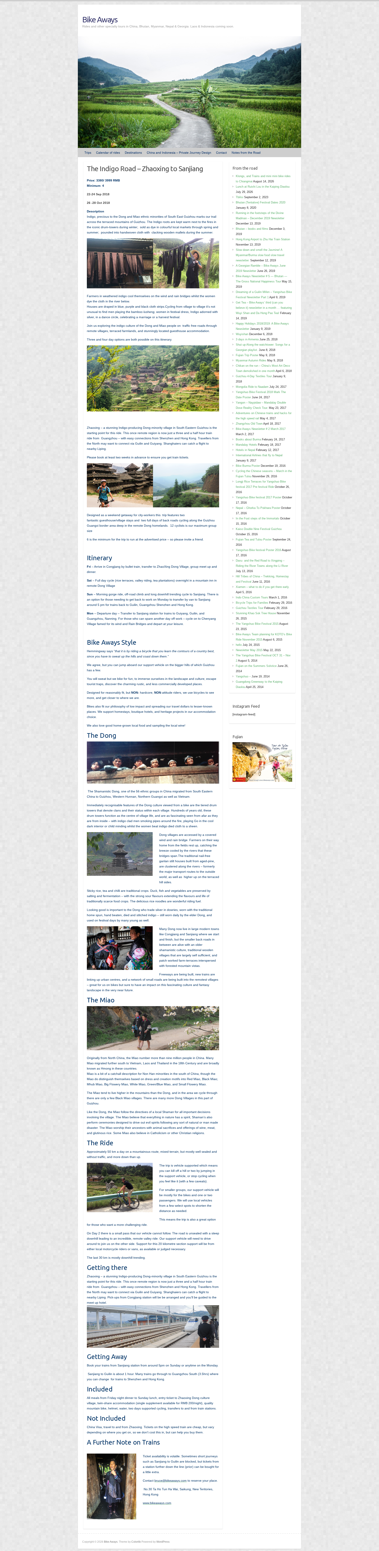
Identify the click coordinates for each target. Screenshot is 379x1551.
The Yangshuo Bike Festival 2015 (257, 623)
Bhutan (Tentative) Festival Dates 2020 (260, 202)
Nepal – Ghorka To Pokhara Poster (258, 508)
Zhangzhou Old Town (249, 423)
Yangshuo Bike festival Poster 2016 (258, 550)
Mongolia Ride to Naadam (252, 386)
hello (239, 644)
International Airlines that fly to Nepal (259, 455)
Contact (221, 152)
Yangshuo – (243, 676)
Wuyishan (242, 334)
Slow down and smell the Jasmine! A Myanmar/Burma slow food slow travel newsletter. (260, 255)
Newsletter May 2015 (249, 650)
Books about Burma (248, 439)
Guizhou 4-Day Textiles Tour (254, 376)
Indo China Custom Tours (252, 597)
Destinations (133, 152)
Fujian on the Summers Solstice (256, 666)
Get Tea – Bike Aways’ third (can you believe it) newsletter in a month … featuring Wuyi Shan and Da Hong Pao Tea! (264, 308)
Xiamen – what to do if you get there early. (263, 587)
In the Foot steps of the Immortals (257, 518)
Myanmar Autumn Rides (251, 360)
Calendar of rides (108, 152)
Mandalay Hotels (246, 444)
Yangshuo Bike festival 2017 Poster (258, 497)
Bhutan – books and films (252, 228)
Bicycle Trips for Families (252, 602)
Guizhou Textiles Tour (249, 608)
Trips (87, 152)
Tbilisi (239, 197)
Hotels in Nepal (245, 450)
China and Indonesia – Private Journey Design (179, 152)
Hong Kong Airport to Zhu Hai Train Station (263, 239)
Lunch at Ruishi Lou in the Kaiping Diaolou (263, 186)
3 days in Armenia (247, 339)
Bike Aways (99, 19)
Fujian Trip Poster (247, 355)
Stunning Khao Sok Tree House (256, 613)
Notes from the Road (246, 152)
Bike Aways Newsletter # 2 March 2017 (261, 429)
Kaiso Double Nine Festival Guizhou (259, 529)
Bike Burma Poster (248, 465)
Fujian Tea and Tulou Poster (254, 539)
